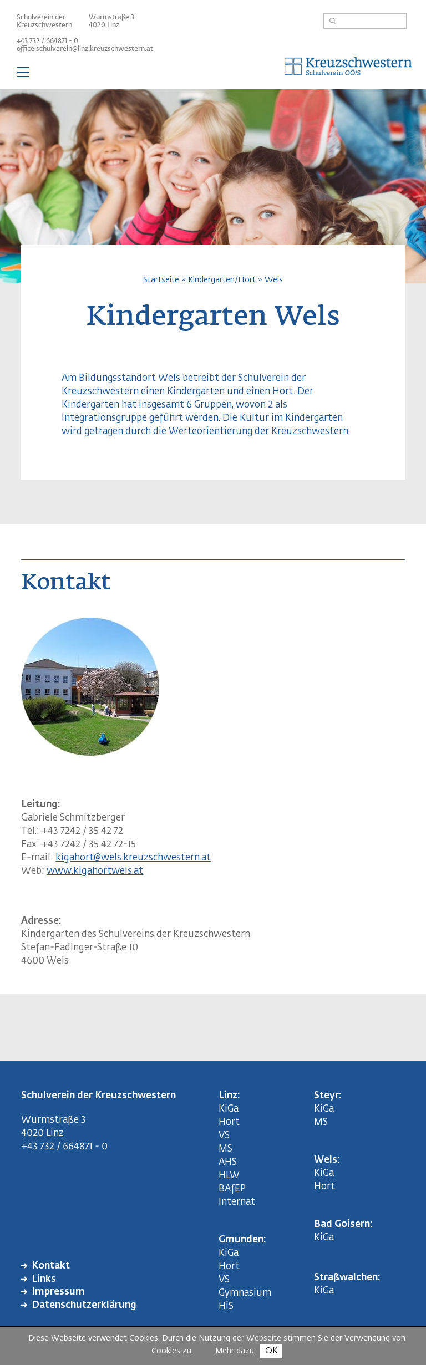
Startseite (161, 280)
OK (271, 1351)
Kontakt (51, 1266)
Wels (274, 280)
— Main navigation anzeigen (213, 74)
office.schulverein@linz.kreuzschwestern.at (85, 49)
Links (44, 1279)
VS (224, 1135)
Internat (237, 1202)
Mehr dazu (234, 1351)
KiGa (229, 1109)
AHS (228, 1162)
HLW (229, 1175)
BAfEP (232, 1189)
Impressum (58, 1292)
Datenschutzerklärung (84, 1305)
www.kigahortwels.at (95, 871)
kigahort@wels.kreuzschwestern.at (133, 858)
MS (228, 1149)
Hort (229, 1122)
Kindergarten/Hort (222, 280)
